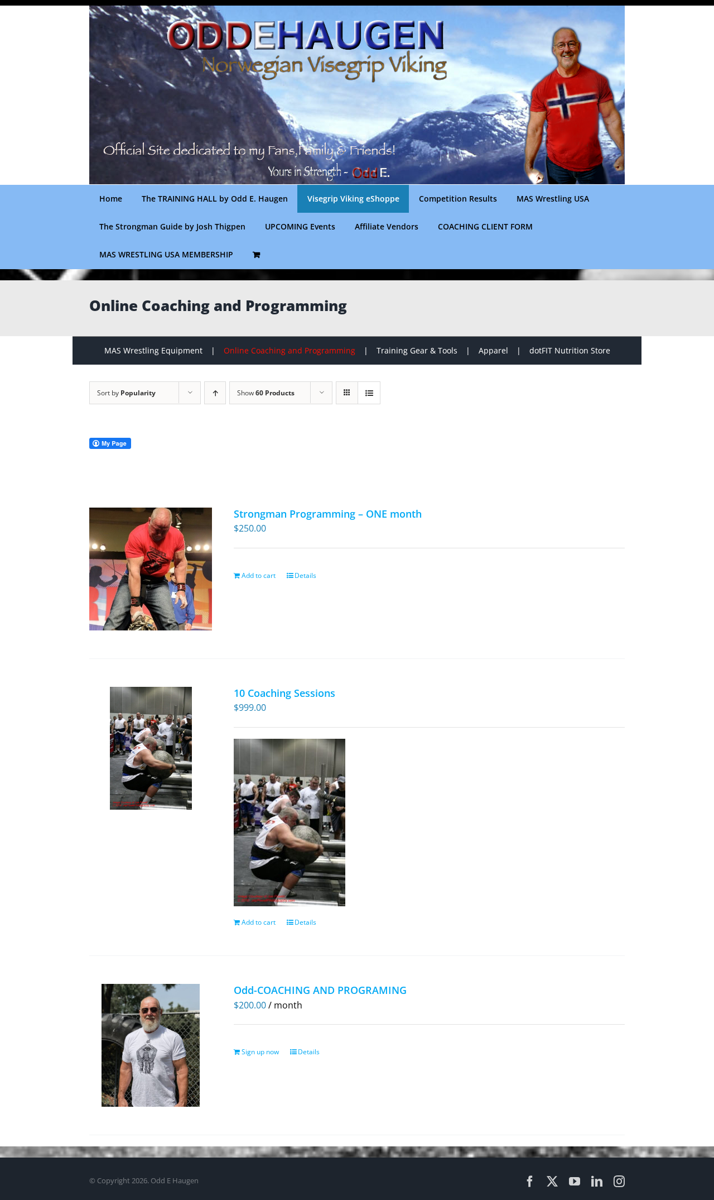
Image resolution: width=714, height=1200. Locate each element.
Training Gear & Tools (417, 350)
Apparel (493, 350)
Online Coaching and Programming (289, 350)
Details (305, 575)
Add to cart (259, 575)
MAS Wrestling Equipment (153, 350)
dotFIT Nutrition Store (569, 350)
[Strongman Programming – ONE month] (151, 569)
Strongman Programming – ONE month (328, 513)
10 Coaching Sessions (284, 693)
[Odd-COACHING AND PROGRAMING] (151, 1045)
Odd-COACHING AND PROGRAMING (320, 990)
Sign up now (260, 1051)
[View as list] (369, 393)
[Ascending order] (215, 392)
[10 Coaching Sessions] (151, 748)
